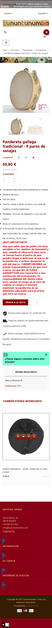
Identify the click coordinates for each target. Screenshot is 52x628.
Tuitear (26, 157)
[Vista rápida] (23, 436)
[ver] (34, 436)
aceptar (5, 6)
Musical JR (17, 381)
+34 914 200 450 (10, 524)
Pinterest (33, 157)
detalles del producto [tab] (26, 372)
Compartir (18, 157)
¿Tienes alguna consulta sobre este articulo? (24, 360)
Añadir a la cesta (15, 302)
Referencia (10, 386)
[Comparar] (37, 302)
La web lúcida (32, 606)
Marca (8, 380)
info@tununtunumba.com (15, 528)
